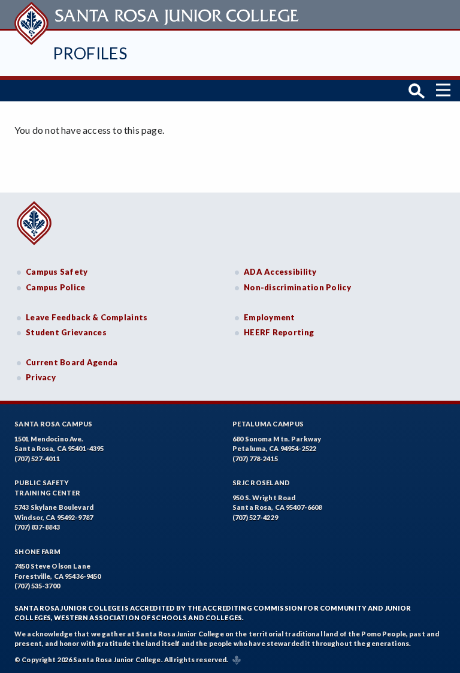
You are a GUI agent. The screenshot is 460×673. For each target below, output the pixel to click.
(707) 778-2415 (255, 458)
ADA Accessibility (280, 272)
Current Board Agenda (72, 362)
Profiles (90, 53)
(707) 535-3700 (37, 586)
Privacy (41, 377)
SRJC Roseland (261, 482)
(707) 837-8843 (37, 527)
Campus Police (56, 287)
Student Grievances (66, 332)
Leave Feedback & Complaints (86, 317)
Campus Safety (57, 272)
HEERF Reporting (279, 332)
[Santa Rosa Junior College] (158, 14)
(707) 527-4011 (37, 458)
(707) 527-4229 (255, 517)
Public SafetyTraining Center (47, 488)
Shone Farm (37, 551)
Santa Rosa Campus (53, 424)
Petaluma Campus (268, 424)
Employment (269, 317)
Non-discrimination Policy (297, 287)
